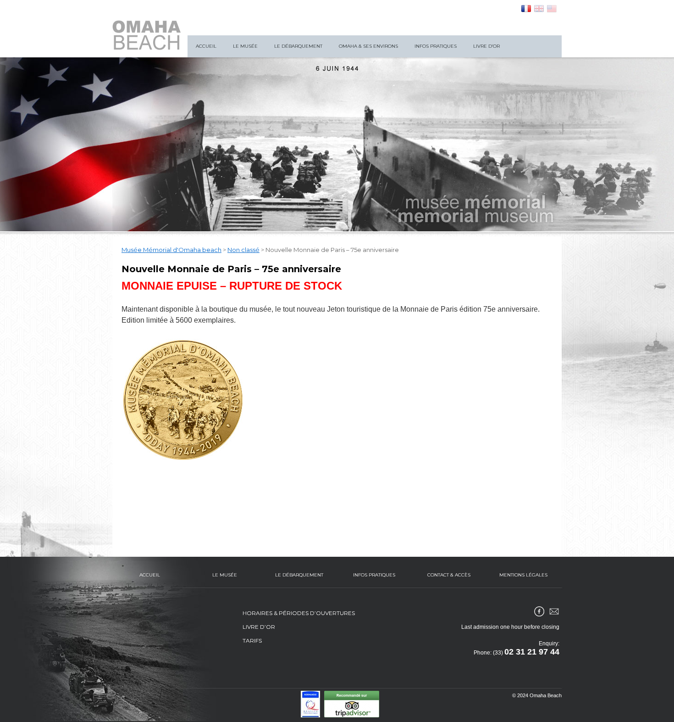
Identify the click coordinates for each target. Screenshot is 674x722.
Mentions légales (523, 575)
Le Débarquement (298, 46)
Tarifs (252, 640)
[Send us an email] (554, 611)
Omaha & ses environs (368, 46)
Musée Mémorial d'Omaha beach (171, 249)
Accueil (206, 46)
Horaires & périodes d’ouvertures (299, 613)
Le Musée (245, 46)
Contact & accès (448, 575)
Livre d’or (486, 46)
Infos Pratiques (435, 46)
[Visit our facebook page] (539, 611)
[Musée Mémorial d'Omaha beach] (146, 35)
